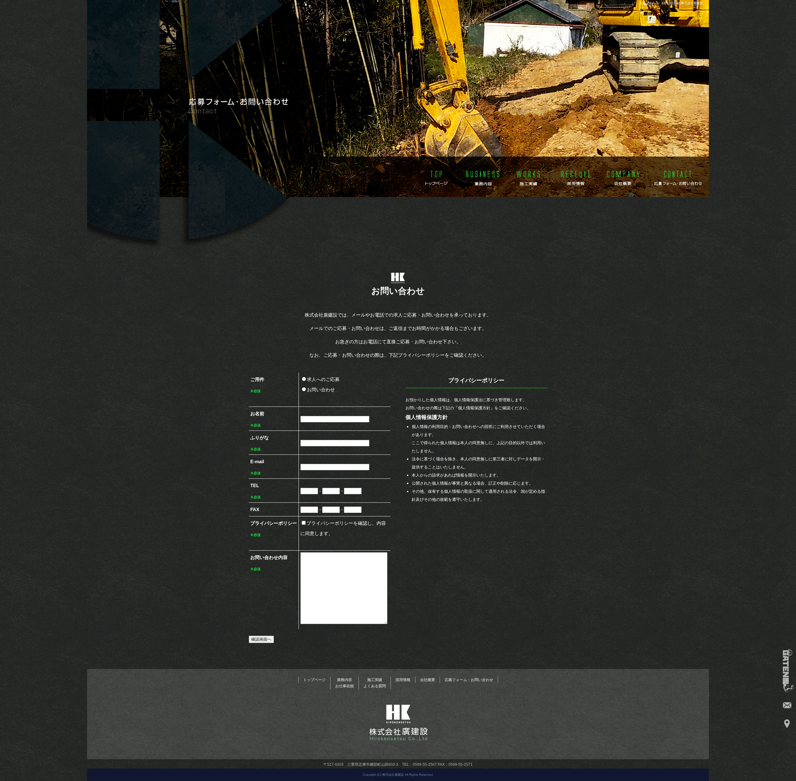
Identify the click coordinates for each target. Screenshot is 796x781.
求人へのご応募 (323, 379)
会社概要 (623, 176)
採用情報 (575, 176)
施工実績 (528, 176)
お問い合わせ (321, 389)
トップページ (434, 176)
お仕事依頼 (344, 686)
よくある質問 (374, 686)
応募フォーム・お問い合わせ (678, 176)
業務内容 (481, 176)
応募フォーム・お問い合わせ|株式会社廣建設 (671, 3)
